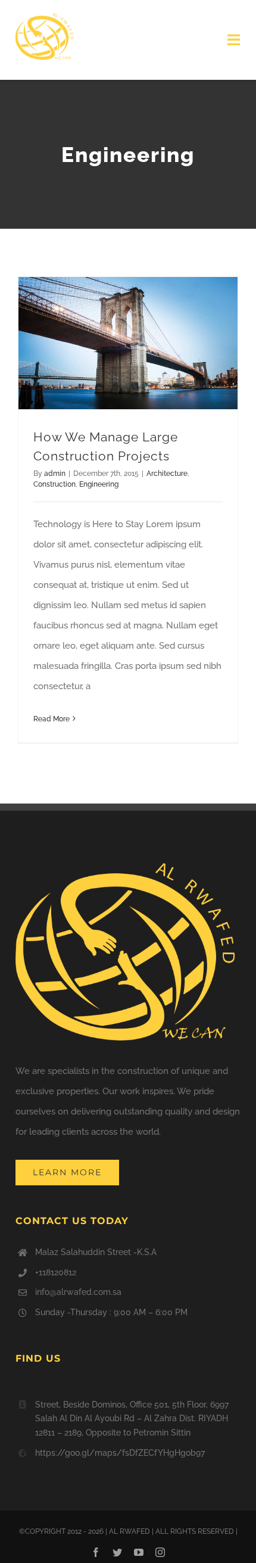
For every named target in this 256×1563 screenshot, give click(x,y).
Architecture (167, 473)
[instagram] (160, 1552)
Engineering (98, 484)
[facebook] (96, 1552)
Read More (51, 719)
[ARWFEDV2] (45, 16)
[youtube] (138, 1552)
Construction (54, 484)
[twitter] (117, 1552)
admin (54, 473)
